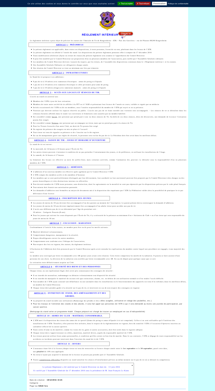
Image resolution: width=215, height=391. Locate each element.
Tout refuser (143, 3)
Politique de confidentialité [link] (178, 4)
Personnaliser (159, 3)
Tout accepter (126, 3)
